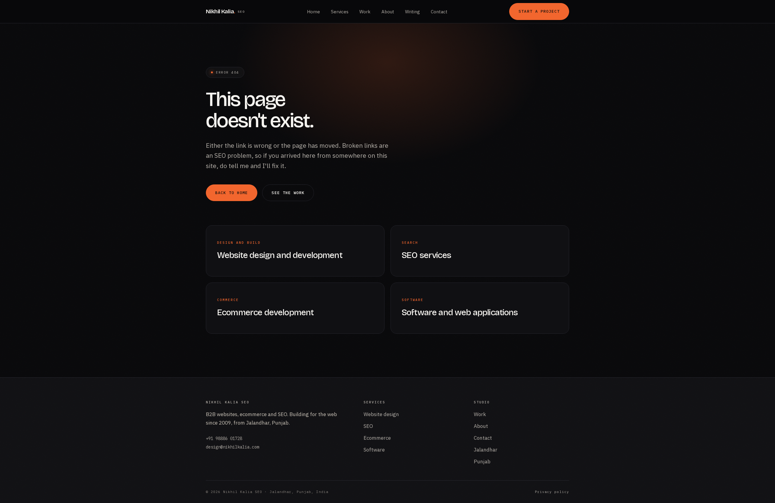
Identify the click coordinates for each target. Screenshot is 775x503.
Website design (381, 414)
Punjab (482, 461)
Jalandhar (485, 449)
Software (374, 449)
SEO (368, 426)
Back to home (231, 192)
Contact (439, 12)
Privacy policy (552, 492)
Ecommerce (377, 438)
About (387, 12)
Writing (412, 12)
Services (339, 12)
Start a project (539, 11)
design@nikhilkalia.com (232, 447)
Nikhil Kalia (225, 11)
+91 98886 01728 (224, 438)
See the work (288, 192)
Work (365, 12)
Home (313, 12)
